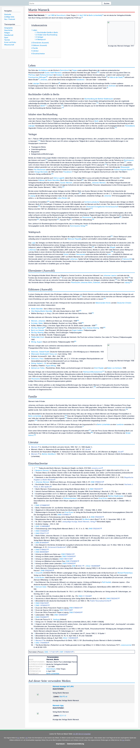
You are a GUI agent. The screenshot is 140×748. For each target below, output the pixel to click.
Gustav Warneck (66, 182)
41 (81, 296)
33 (86, 225)
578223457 (97, 489)
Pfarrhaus (31, 75)
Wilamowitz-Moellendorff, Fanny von (44, 354)
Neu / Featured (9, 19)
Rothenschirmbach (46, 75)
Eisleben (59, 75)
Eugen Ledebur (77, 330)
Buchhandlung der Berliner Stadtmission (99, 98)
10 (97, 103)
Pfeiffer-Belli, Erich (37, 337)
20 (52, 174)
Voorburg (56, 619)
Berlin (43, 105)
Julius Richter (62, 198)
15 (39, 140)
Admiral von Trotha (37, 368)
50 (75, 341)
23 (63, 187)
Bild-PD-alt (63, 696)
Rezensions (35, 378)
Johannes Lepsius (109, 275)
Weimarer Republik (74, 239)
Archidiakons (43, 70)
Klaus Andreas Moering (90, 328)
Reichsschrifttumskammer (92, 372)
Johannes (43, 79)
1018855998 (44, 526)
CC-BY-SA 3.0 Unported (81, 734)
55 (66, 418)
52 (95, 387)
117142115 (53, 652)
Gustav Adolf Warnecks (53, 72)
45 (78, 320)
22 (82, 180)
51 (103, 371)
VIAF (61, 652)
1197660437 (43, 605)
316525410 (68, 652)
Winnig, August (36, 342)
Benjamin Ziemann (42, 470)
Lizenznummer (126, 645)
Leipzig (32, 196)
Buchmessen (129, 160)
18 (106, 164)
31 (71, 219)
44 (93, 313)
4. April (80, 15)
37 (61, 277)
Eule (109, 254)
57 (90, 430)
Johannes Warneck (99, 182)
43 (80, 310)
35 (93, 247)
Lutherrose (32, 249)
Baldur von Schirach (114, 368)
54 (66, 415)
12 (62, 105)
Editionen (41, 180)
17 (125, 162)
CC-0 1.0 (63, 715)
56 (36, 420)
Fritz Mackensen (40, 169)
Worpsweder (125, 167)
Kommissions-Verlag (77, 226)
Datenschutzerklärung (75, 744)
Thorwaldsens (130, 126)
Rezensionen (87, 217)
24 (80, 193)
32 (93, 219)
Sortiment (112, 85)
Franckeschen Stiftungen (37, 77)
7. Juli (48, 15)
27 (92, 208)
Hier (26, 738)
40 (131, 282)
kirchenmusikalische (92, 202)
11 (46, 105)
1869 (52, 15)
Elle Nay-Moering (37, 328)
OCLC (88, 566)
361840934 (43, 542)
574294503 (70, 556)
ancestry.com (96, 468)
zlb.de (87, 449)
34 (112, 236)
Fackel (66, 254)
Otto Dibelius (35, 311)
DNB (92, 482)
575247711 (43, 533)
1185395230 (72, 638)
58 (92, 432)
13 (63, 107)
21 (121, 177)
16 (46, 159)
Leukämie (119, 424)
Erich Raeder (99, 368)
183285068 (95, 566)
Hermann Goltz (40, 587)
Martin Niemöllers (53, 180)
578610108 (67, 559)
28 (120, 217)
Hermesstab (80, 254)
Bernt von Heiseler (37, 330)
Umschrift (38, 573)
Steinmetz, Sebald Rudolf (40, 351)
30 (58, 219)
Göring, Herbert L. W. (38, 363)
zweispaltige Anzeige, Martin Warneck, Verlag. (78, 521)
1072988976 (43, 505)
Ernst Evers (103, 498)
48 (44, 327)
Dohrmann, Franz (37, 358)
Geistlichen (80, 79)
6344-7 (80, 566)
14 (116, 127)
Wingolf (112, 247)
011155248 (86, 596)
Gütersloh (96, 282)
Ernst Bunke (39, 577)
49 (104, 327)
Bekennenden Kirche (103, 303)
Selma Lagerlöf (59, 178)
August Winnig (51, 365)
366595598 (43, 552)
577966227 (43, 549)
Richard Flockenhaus (125, 573)
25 (48, 201)
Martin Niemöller (37, 308)
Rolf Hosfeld (106, 582)
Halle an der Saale (115, 77)
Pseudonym (67, 172)
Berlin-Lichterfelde (95, 15)
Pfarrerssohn (75, 282)
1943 (85, 15)
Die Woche (86, 519)
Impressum (60, 744)
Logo (33, 242)
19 (133, 169)
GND (37, 526)
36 (112, 251)
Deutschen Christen (124, 303)
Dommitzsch (61, 15)
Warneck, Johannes (38, 321)
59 (35, 435)
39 (116, 279)
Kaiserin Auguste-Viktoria (123, 169)
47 (96, 325)
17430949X (44, 642)
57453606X (43, 531)
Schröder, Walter (37, 323)
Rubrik (100, 601)
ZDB (73, 566)
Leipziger (36, 83)
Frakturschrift (127, 259)
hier (18, 738)
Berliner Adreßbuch (49, 454)
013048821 (65, 514)
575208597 (74, 561)
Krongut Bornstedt (41, 172)
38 (129, 277)
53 (127, 409)
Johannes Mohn (86, 282)
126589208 (62, 615)
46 (83, 323)
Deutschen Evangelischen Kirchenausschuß (102, 206)
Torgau (74, 70)
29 (38, 219)
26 (39, 206)
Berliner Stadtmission (115, 496)
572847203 (43, 603)
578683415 (99, 482)
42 (105, 298)
